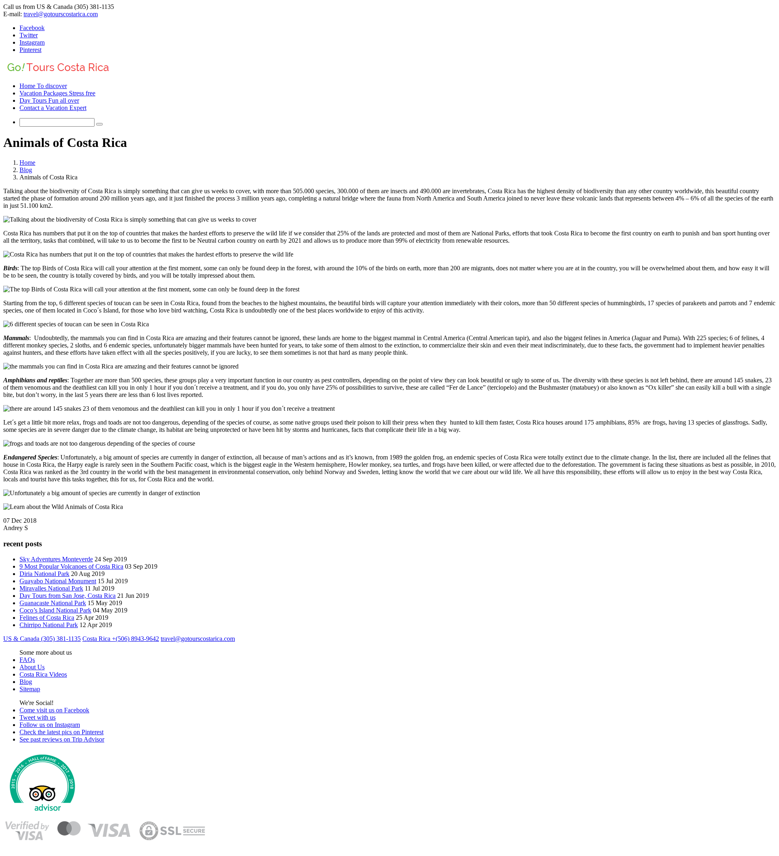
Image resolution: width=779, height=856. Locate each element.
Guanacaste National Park (52, 602)
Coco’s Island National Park (55, 610)
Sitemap (29, 689)
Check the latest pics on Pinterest (61, 732)
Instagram (32, 42)
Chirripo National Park (48, 624)
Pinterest (30, 49)
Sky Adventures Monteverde (56, 559)
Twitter (28, 35)
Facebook (32, 27)
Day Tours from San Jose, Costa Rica (67, 595)
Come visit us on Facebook (54, 710)
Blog (25, 169)
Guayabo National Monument (57, 581)
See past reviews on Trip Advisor (61, 739)
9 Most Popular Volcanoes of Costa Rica (71, 566)
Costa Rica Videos (43, 674)
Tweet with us (37, 717)
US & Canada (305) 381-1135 (42, 638)
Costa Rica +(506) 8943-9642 (120, 638)
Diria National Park (44, 573)
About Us (32, 667)
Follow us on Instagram (49, 724)
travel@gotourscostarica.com (61, 14)
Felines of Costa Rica (46, 617)
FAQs (27, 659)
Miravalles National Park (51, 588)
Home (27, 162)
